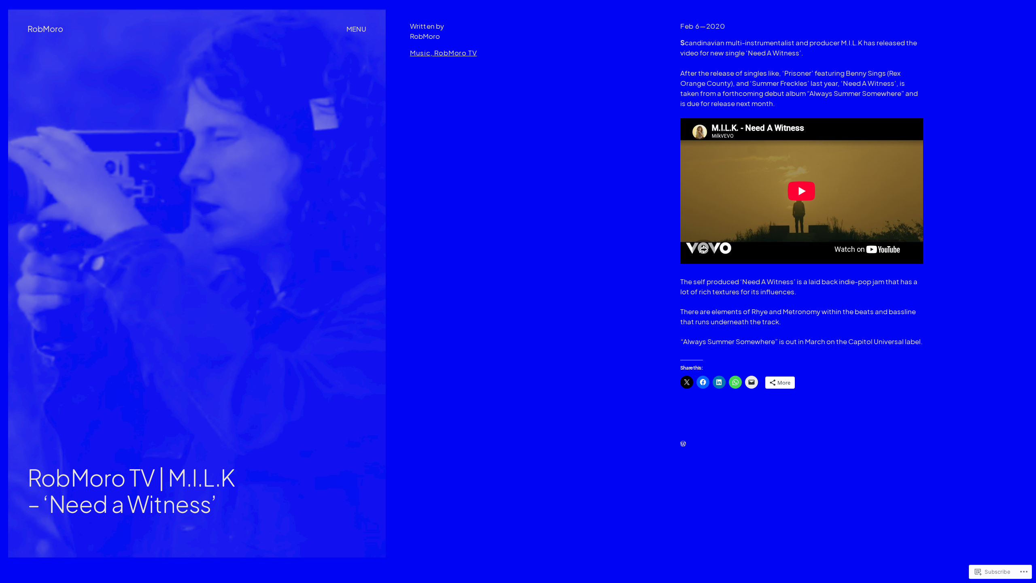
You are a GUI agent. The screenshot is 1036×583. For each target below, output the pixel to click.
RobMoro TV (455, 53)
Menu (356, 29)
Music (420, 53)
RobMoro (45, 28)
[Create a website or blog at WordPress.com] (683, 443)
